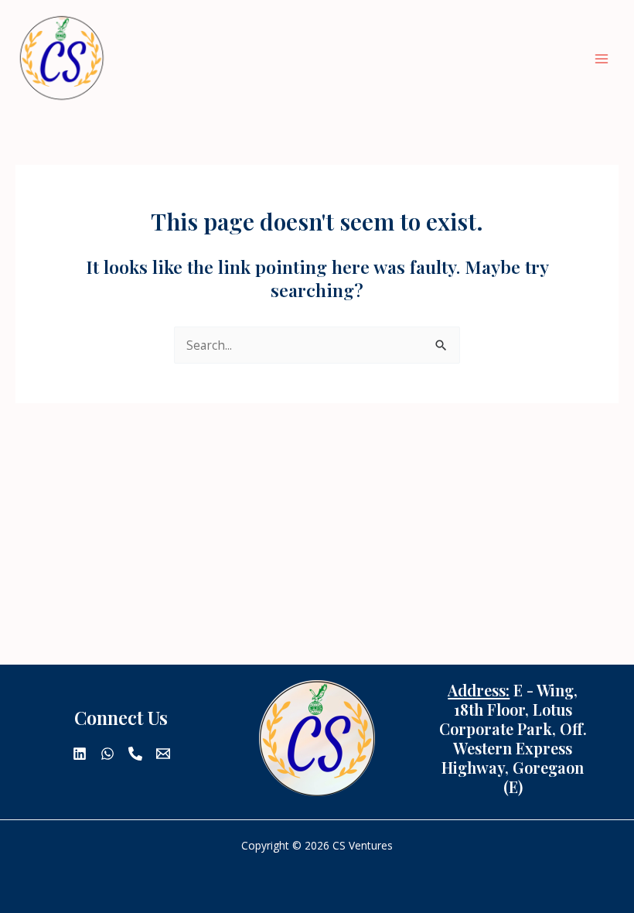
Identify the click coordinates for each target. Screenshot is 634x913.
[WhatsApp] (107, 754)
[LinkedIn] (80, 754)
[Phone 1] (135, 754)
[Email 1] (163, 754)
